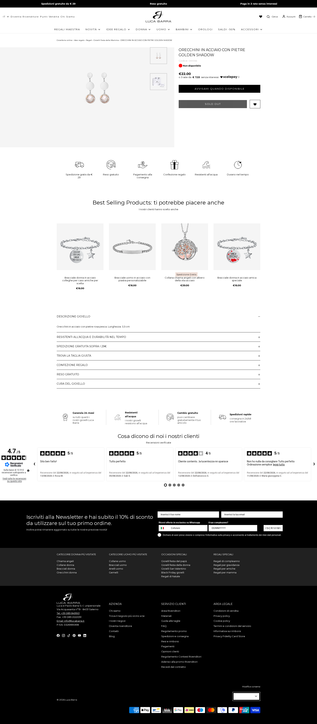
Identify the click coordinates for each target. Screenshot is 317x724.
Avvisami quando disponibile (220, 88)
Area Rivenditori (170, 610)
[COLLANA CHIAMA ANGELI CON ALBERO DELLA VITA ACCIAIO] (184, 246)
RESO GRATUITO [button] (68, 374)
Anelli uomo (116, 568)
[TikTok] (68, 635)
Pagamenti (167, 646)
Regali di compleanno (227, 561)
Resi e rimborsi (170, 641)
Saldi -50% (227, 29)
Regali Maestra (67, 29)
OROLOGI (205, 29)
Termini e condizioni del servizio (232, 625)
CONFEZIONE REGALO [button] (72, 365)
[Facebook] (58, 635)
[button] (158, 55)
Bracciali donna (66, 568)
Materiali (166, 615)
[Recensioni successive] (314, 464)
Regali (89, 40)
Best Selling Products (122, 202)
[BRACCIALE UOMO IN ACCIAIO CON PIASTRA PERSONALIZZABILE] (132, 246)
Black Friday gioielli (172, 572)
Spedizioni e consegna (175, 636)
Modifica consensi (251, 686)
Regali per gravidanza (226, 564)
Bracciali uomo (118, 564)
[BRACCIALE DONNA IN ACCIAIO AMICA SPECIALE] (237, 246)
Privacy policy (222, 615)
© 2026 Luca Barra (67, 699)
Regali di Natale (170, 576)
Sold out (213, 103)
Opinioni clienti (170, 651)
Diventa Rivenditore (25, 16)
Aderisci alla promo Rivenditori (179, 661)
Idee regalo (79, 40)
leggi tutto (279, 464)
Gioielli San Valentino (173, 568)
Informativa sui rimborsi (227, 631)
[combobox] (164, 528)
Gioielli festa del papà (174, 561)
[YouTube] (79, 635)
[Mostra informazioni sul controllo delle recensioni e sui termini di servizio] (28, 470)
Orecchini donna (67, 572)
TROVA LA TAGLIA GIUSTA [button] (74, 355)
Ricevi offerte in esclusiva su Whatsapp (179, 522)
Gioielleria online (64, 40)
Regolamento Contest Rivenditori (181, 656)
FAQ (164, 625)
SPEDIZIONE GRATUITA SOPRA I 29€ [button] (82, 346)
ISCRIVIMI (273, 528)
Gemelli (113, 572)
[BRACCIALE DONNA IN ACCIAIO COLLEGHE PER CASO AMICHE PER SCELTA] (80, 246)
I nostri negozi (117, 620)
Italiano (245, 696)
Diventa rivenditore (120, 625)
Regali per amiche (224, 568)
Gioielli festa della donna (175, 564)
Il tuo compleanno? (218, 522)
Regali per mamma (225, 572)
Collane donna (65, 564)
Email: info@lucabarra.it (70, 620)
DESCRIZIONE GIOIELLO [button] (73, 316)
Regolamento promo (174, 631)
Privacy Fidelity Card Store (229, 636)
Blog (112, 636)
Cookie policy (222, 620)
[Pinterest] (74, 635)
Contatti (114, 631)
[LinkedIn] (84, 635)
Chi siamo (68, 16)
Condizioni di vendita (226, 610)
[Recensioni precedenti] (34, 464)
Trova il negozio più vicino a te (127, 615)
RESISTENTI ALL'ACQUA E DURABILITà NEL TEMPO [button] (91, 337)
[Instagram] (63, 635)
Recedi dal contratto (173, 666)
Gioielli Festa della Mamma (106, 40)
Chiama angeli (65, 561)
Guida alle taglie (170, 620)
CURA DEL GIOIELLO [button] (71, 383)
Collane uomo (117, 561)
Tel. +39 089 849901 (68, 613)
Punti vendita (49, 16)
